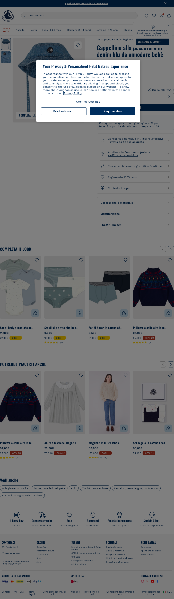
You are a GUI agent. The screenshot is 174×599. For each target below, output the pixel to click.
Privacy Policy (73, 93)
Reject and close (62, 111)
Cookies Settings (88, 101)
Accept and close (112, 111)
